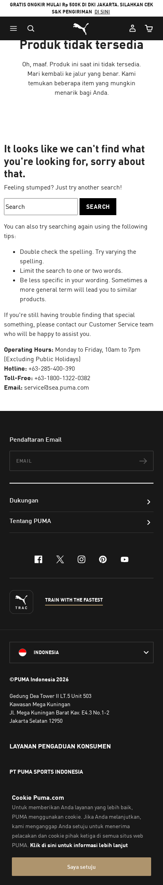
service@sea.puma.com (56, 387)
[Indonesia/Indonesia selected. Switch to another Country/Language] (81, 652)
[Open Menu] (15, 28)
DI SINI (102, 12)
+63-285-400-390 (51, 368)
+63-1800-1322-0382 (62, 378)
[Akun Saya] (132, 28)
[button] (15, 28)
